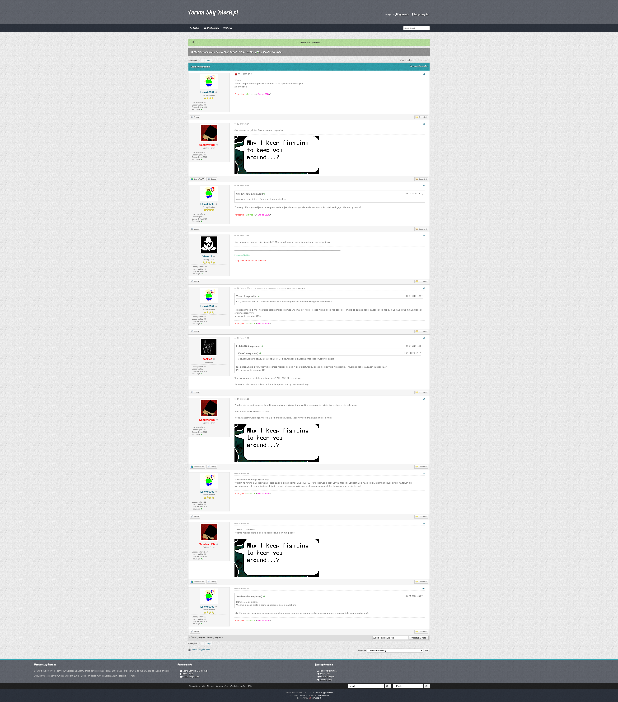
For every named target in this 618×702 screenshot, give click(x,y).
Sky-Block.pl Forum (203, 51)
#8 (424, 473)
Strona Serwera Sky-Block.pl (194, 671)
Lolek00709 (207, 92)
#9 (424, 523)
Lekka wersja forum (190, 677)
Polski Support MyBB (324, 693)
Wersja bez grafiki (237, 686)
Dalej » (208, 60)
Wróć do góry (222, 686)
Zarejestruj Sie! (421, 14)
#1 (424, 74)
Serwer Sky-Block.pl (226, 51)
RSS (250, 686)
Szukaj (195, 27)
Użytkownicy (212, 27)
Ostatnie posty (325, 680)
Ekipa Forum (187, 674)
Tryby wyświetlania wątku (418, 66)
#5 (424, 288)
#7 (424, 399)
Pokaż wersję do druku (201, 650)
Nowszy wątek (214, 637)
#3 (424, 186)
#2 (424, 124)
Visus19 (207, 256)
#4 (424, 236)
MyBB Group (323, 695)
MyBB (302, 695)
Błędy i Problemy (247, 51)
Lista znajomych (327, 677)
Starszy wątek (198, 637)
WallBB (317, 698)
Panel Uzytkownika (328, 671)
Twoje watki (324, 674)
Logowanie (403, 14)
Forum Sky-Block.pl (213, 12)
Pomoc (229, 27)
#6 (424, 338)
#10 (423, 588)
